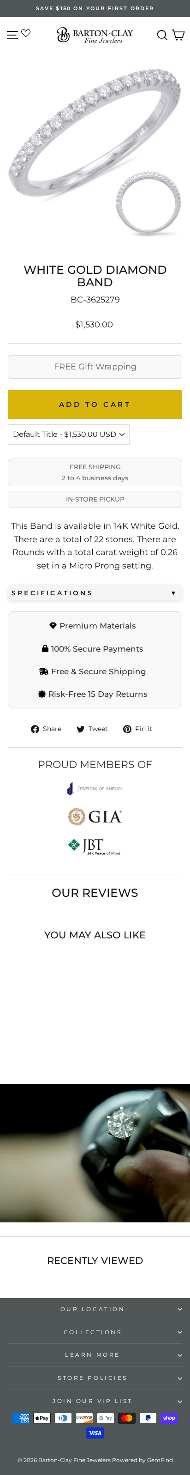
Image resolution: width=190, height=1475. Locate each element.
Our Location (92, 1309)
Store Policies (92, 1378)
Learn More (92, 1355)
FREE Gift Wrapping (95, 367)
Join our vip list (93, 1401)
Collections (93, 1332)
